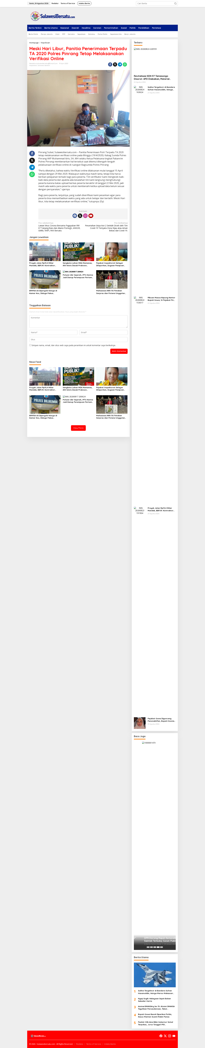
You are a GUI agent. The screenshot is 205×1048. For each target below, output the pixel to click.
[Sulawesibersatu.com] (51, 15)
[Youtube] (90, 216)
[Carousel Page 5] (161, 947)
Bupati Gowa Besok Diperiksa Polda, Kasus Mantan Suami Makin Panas (155, 1015)
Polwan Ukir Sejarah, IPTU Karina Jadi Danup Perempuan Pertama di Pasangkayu (78, 276)
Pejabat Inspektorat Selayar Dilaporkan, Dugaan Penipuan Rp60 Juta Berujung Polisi (110, 264)
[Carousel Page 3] (154, 947)
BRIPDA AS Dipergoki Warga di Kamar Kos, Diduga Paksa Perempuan (43, 292)
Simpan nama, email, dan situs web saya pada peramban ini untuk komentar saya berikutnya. (74, 345)
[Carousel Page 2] (151, 947)
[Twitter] (80, 216)
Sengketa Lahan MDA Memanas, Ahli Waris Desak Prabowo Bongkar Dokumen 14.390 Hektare (78, 264)
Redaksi (79, 1044)
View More (78, 428)
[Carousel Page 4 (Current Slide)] (158, 947)
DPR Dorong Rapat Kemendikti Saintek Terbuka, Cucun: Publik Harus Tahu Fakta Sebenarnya (153, 939)
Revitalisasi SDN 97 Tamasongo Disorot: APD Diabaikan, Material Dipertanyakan (151, 77)
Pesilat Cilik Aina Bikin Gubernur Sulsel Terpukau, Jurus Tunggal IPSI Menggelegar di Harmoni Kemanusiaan (156, 1023)
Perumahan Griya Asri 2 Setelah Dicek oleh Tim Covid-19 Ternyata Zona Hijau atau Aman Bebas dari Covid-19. (106, 227)
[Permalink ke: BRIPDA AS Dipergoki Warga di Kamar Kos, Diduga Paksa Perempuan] (45, 279)
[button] (175, 3)
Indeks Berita (110, 1044)
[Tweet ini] (115, 64)
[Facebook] (75, 216)
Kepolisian (33, 65)
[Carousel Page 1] (148, 947)
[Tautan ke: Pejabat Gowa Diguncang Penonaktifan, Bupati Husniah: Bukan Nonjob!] (140, 723)
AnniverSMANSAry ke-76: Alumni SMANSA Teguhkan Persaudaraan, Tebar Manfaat (156, 1007)
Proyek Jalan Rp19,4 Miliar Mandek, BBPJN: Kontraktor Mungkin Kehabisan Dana (42, 264)
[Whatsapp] (125, 64)
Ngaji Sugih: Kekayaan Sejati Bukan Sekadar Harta (154, 999)
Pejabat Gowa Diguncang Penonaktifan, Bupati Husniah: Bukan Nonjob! (162, 719)
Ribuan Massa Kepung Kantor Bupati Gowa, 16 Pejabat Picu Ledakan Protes (161, 298)
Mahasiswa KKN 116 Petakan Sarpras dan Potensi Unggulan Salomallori (110, 292)
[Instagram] (85, 216)
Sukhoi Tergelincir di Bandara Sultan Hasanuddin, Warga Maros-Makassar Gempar (161, 88)
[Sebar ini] (110, 64)
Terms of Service (93, 1044)
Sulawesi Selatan (44, 65)
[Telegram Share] (120, 64)
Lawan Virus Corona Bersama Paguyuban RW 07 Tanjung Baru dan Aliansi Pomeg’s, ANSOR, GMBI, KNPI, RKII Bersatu (59, 227)
